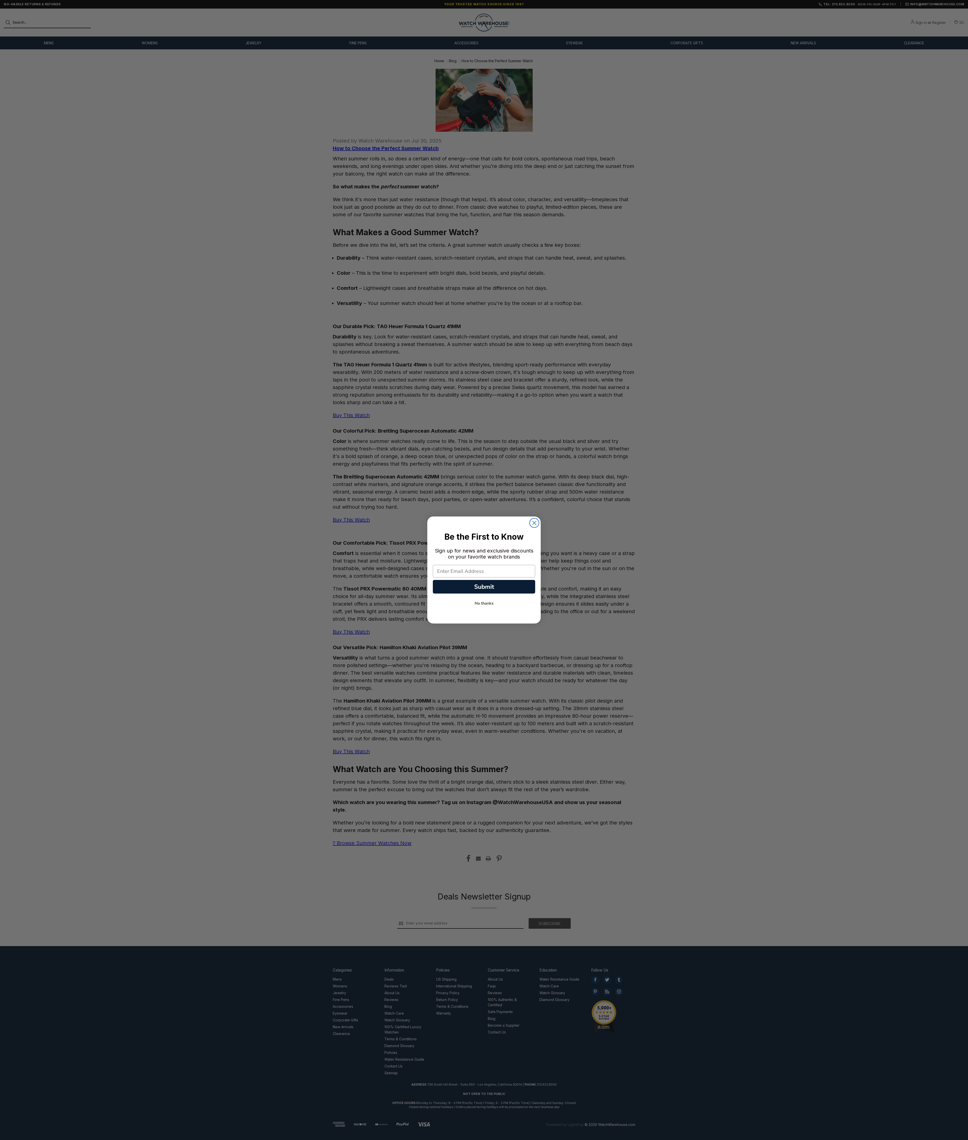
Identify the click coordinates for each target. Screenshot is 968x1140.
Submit (484, 587)
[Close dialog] (534, 523)
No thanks (484, 603)
